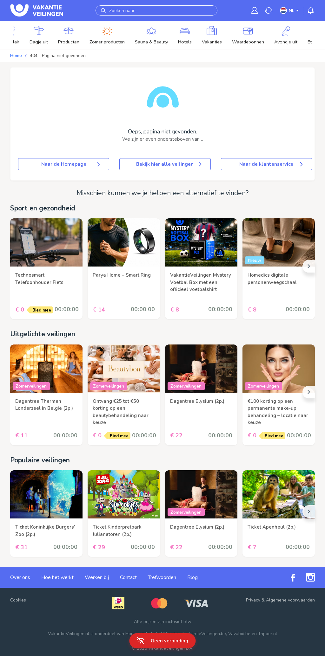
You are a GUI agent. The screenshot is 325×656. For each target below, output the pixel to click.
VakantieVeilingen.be (204, 634)
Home (16, 56)
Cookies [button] (18, 600)
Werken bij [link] (97, 577)
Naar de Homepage (63, 164)
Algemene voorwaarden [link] (290, 600)
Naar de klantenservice (266, 164)
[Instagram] (305, 577)
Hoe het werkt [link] (57, 577)
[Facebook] (287, 578)
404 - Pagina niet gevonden (58, 56)
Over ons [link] (20, 577)
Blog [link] (192, 577)
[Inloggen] (254, 10)
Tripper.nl (267, 634)
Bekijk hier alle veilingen (165, 164)
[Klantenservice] (268, 10)
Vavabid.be (239, 634)
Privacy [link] (253, 600)
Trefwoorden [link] (162, 577)
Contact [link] (128, 577)
